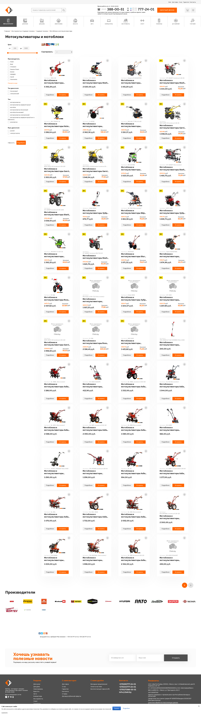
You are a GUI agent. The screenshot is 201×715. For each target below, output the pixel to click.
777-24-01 (146, 9)
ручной (12, 131)
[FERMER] (76, 601)
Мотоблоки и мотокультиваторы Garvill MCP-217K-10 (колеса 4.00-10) (57, 170)
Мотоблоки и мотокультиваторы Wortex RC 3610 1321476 (94, 385)
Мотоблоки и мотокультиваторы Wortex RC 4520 (169, 428)
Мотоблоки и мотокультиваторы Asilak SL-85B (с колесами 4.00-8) (172, 472)
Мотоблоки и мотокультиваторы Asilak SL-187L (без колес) (56, 428)
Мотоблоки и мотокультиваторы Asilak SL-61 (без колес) (172, 385)
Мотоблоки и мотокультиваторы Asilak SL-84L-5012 (95, 515)
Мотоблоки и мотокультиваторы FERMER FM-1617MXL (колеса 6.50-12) (169, 517)
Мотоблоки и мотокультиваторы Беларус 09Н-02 (53, 81)
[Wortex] (11, 609)
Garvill (12, 77)
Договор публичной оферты (71, 696)
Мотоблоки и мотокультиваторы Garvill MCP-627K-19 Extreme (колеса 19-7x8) (96, 170)
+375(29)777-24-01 (127, 684)
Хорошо (116, 708)
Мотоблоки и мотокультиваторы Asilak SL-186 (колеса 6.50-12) (133, 559)
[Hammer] (108, 601)
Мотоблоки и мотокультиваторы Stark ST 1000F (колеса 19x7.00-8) (96, 257)
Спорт (35, 701)
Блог (170, 2)
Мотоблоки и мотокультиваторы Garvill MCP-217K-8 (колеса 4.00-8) (173, 126)
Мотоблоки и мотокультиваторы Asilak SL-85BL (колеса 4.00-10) (133, 385)
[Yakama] (27, 609)
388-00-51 (115, 9)
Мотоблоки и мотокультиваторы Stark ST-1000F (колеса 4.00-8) (172, 81)
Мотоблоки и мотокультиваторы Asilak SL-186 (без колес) (133, 515)
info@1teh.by (125, 692)
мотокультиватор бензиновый (19, 110)
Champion (13, 67)
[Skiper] (173, 601)
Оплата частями (96, 686)
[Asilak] (11, 601)
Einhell (12, 72)
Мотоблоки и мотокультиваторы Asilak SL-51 (133, 472)
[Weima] (189, 601)
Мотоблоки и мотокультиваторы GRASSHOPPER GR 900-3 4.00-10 (55, 255)
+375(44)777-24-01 (127, 687)
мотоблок (13, 107)
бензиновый (14, 91)
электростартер (15, 133)
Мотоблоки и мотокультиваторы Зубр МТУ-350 (172, 211)
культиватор (13, 122)
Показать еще (12, 83)
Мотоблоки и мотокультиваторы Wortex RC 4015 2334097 (171, 559)
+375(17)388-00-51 (127, 689)
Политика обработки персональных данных (163, 702)
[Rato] (140, 601)
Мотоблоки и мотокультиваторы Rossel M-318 (57, 298)
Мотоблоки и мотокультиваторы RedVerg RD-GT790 (130, 168)
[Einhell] (60, 601)
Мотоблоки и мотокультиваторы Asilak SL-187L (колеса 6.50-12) (95, 428)
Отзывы (64, 694)
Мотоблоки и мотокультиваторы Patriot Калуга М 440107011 (130, 81)
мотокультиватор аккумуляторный (20, 105)
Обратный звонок (167, 10)
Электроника (38, 689)
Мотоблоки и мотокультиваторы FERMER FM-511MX (53, 559)
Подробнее (50, 95)
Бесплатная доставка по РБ (100, 689)
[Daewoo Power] (43, 601)
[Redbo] (156, 601)
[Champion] (27, 601)
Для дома (36, 686)
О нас (180, 2)
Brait (11, 64)
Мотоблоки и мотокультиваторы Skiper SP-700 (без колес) (134, 211)
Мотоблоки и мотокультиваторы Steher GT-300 (169, 298)
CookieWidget (5, 712)
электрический (14, 93)
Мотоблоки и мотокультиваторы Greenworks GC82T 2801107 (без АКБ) (53, 472)
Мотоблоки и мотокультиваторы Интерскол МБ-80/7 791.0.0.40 (131, 125)
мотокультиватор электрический (19, 115)
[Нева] (43, 609)
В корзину (62, 95)
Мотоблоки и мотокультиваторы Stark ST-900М (95, 81)
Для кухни (36, 684)
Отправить (176, 658)
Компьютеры (37, 696)
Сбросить (11, 143)
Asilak (12, 62)
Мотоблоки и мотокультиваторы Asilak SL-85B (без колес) (133, 428)
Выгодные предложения (99, 684)
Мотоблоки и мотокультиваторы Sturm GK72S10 (134, 255)
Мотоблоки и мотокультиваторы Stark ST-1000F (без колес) (172, 168)
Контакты (193, 2)
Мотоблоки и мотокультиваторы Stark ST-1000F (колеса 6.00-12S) (56, 213)
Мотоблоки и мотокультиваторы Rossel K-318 (96, 342)
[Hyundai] (124, 601)
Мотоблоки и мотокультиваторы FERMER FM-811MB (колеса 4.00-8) (95, 472)
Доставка (175, 2)
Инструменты (38, 699)
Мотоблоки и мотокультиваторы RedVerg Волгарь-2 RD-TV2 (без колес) (94, 300)
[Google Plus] (46, 633)
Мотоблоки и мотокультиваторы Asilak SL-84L (56, 515)
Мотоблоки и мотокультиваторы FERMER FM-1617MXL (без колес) (95, 559)
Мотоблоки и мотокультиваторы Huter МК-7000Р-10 (56, 125)
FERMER (13, 74)
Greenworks (13, 79)
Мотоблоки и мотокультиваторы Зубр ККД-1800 (95, 211)
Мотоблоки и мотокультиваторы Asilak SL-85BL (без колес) (56, 385)
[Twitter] (42, 633)
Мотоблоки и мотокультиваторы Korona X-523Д (92, 125)
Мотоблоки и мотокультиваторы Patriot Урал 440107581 (171, 255)
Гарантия (186, 2)
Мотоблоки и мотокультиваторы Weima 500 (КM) (130, 342)
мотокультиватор (15, 102)
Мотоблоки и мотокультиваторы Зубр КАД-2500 (133, 298)
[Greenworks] (92, 601)
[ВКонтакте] (40, 633)
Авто (35, 694)
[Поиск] (64, 10)
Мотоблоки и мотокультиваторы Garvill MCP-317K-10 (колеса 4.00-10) (57, 343)
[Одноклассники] (44, 633)
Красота (36, 691)
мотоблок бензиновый (16, 112)
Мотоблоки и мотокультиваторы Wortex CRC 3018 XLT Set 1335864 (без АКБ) (172, 343)
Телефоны (37, 703)
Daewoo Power (14, 69)
